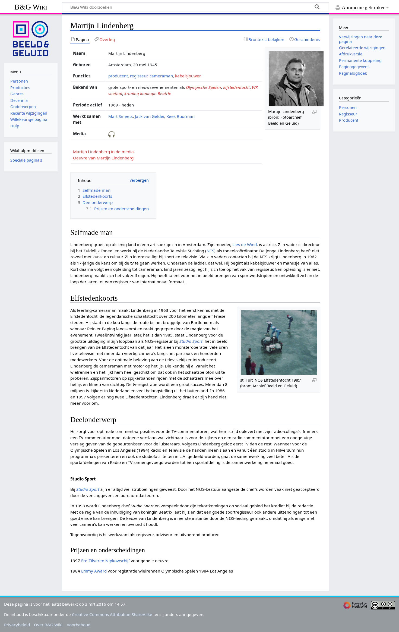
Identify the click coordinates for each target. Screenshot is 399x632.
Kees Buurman (180, 116)
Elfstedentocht (236, 87)
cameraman (161, 75)
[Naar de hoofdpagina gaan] (31, 38)
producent (118, 75)
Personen (348, 107)
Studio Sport (190, 341)
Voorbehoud (78, 624)
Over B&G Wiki (48, 624)
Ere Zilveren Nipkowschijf (105, 560)
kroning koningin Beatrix (147, 93)
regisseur (138, 75)
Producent (348, 120)
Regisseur (348, 114)
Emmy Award (94, 571)
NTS (210, 250)
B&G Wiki (30, 7)
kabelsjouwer (188, 75)
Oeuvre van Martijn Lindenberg (103, 158)
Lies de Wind (244, 244)
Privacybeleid (17, 624)
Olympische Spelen (203, 87)
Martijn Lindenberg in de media (103, 151)
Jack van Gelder (149, 116)
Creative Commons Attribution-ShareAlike (112, 614)
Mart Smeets (120, 116)
